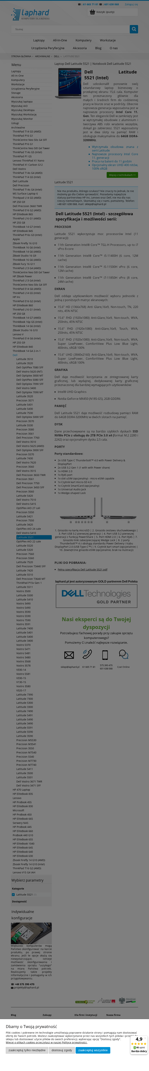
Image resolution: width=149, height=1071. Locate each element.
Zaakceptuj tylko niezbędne (27, 1050)
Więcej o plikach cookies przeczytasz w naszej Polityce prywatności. (46, 1042)
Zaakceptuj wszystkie (93, 1050)
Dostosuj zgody (62, 1050)
